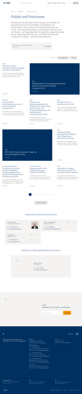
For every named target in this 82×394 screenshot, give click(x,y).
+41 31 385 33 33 (33, 342)
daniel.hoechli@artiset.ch (15, 229)
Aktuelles (49, 3)
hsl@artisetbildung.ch (43, 350)
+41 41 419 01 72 (33, 367)
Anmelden (67, 312)
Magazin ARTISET (59, 341)
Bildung (59, 3)
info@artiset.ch (42, 342)
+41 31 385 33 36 (13, 239)
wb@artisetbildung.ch (43, 367)
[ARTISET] (11, 3)
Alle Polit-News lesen (41, 202)
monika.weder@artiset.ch (41, 269)
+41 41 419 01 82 (39, 267)
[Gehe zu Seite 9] (57, 194)
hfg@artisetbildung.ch (43, 361)
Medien (57, 339)
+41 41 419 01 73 (33, 361)
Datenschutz (72, 390)
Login (76, 3)
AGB (78, 390)
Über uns (64, 3)
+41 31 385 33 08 (50, 227)
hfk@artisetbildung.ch (43, 356)
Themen (55, 3)
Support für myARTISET (55, 390)
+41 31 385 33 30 (13, 227)
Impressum (65, 390)
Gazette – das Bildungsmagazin (63, 342)
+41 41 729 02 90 (33, 356)
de (69, 3)
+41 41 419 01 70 (33, 350)
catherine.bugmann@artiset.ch (53, 229)
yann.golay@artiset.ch (14, 241)
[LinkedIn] (77, 334)
